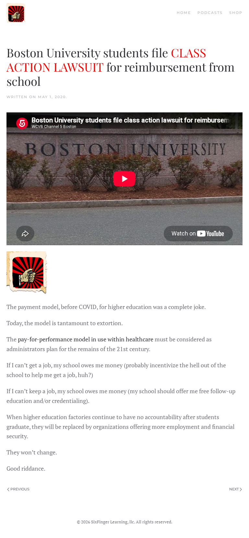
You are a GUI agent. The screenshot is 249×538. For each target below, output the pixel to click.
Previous (20, 489)
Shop (236, 12)
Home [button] (184, 12)
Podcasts (210, 12)
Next (234, 489)
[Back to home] (15, 13)
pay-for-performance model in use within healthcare (85, 339)
